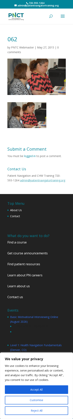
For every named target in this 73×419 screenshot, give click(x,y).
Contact (15, 216)
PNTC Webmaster (22, 47)
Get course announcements (27, 253)
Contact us (15, 297)
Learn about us (18, 286)
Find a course (17, 242)
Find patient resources (23, 264)
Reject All (36, 410)
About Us (16, 210)
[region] (36, 385)
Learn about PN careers (24, 275)
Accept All (36, 389)
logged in (30, 156)
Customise (36, 400)
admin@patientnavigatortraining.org (42, 180)
